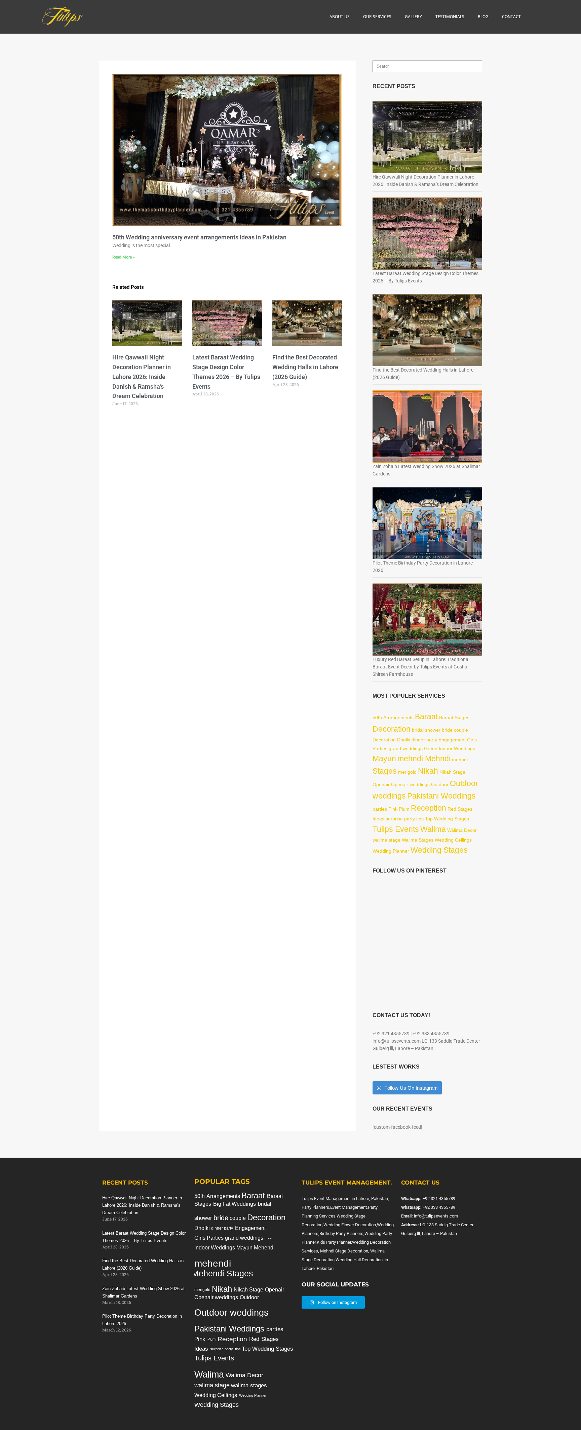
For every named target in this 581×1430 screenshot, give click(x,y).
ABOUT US (340, 17)
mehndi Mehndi (424, 758)
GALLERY (413, 17)
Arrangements (398, 717)
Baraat (426, 716)
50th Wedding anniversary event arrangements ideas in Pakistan (199, 237)
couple (461, 730)
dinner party (424, 739)
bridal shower (426, 730)
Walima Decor (462, 830)
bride (447, 730)
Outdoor (440, 784)
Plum (404, 809)
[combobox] (427, 66)
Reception (428, 808)
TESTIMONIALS (449, 17)
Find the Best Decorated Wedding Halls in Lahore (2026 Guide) (305, 367)
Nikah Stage (452, 772)
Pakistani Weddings (441, 795)
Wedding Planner (391, 851)
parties (380, 809)
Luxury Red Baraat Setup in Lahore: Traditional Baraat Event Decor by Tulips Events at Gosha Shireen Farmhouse (421, 667)
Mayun (384, 758)
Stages (385, 771)
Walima (433, 829)
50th (377, 717)
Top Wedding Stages (447, 818)
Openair (381, 784)
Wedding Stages (439, 850)
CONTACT (511, 17)
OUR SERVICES (377, 17)
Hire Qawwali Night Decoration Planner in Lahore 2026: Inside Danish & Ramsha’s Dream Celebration (141, 376)
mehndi (460, 759)
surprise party (400, 818)
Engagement (452, 739)
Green (430, 748)
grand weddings (406, 748)
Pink (392, 809)
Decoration (392, 729)
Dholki (403, 739)
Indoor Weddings (457, 748)
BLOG (483, 17)
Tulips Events (396, 829)
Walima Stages (417, 840)
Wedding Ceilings (453, 840)
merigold (407, 772)
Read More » (123, 257)
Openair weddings (410, 784)
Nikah (428, 771)
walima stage (386, 840)
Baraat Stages (454, 717)
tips (420, 818)
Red (452, 809)
